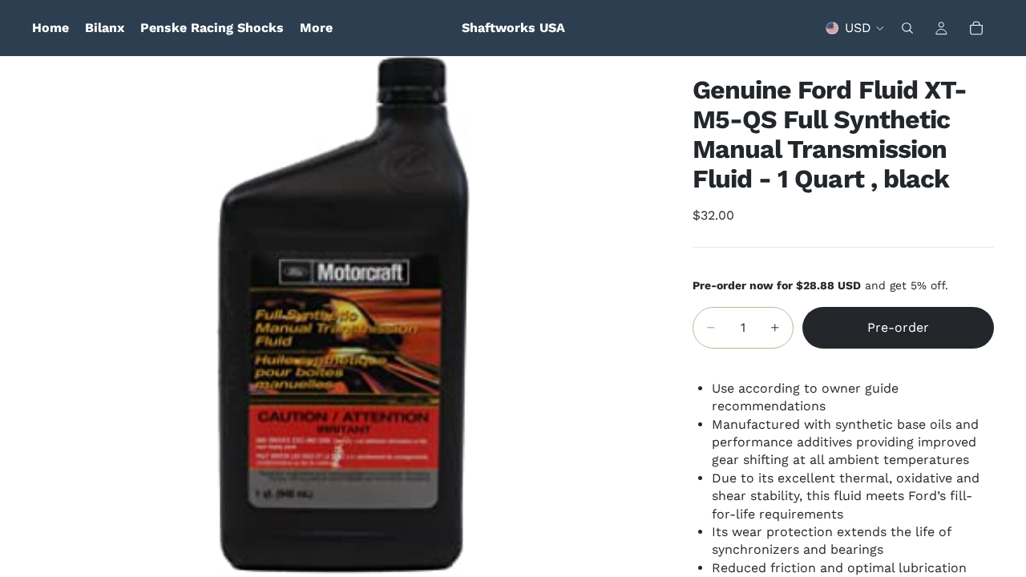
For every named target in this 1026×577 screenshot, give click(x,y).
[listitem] (316, 28)
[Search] (907, 28)
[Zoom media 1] (343, 316)
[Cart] (976, 28)
